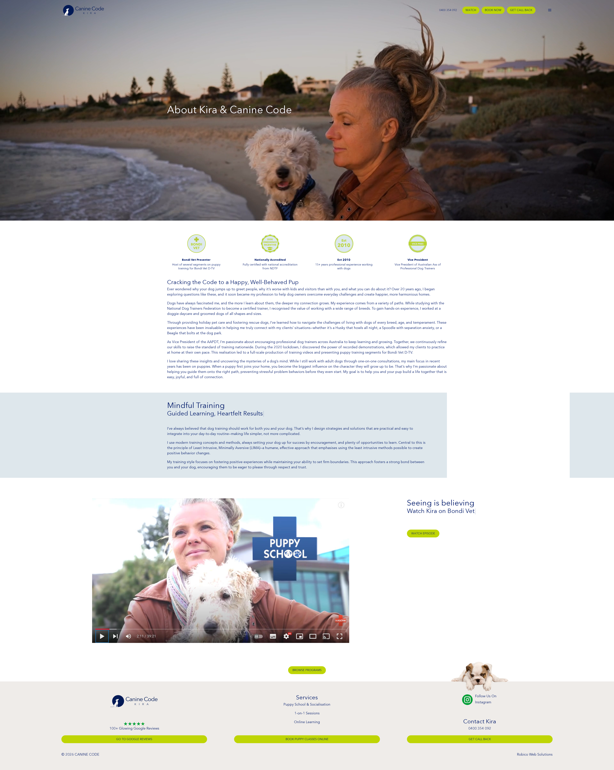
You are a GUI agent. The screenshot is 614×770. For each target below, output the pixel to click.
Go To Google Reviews (134, 739)
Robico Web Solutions (535, 754)
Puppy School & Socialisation (306, 704)
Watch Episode (423, 533)
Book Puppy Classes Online (307, 739)
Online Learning (307, 722)
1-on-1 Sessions (307, 713)
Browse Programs (307, 670)
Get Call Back (521, 10)
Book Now (493, 10)
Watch (470, 10)
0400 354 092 (448, 10)
